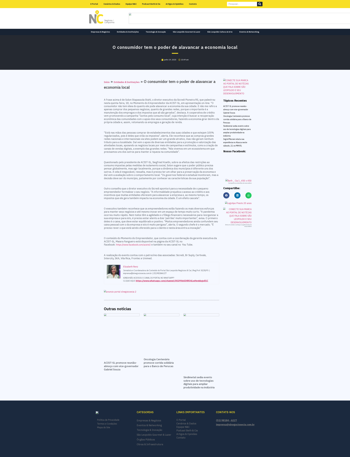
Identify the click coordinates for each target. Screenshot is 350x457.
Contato (193, 4)
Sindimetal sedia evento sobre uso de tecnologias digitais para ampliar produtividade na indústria (199, 382)
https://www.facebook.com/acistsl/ (133, 244)
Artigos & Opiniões (174, 4)
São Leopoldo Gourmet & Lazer (186, 32)
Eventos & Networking (249, 32)
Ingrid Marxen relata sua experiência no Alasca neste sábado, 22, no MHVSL (235, 142)
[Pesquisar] (259, 4)
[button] (226, 195)
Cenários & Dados (111, 4)
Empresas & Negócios (100, 32)
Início (107, 82)
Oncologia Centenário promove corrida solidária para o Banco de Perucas (159, 363)
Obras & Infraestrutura (150, 444)
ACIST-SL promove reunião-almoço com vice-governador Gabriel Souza (121, 366)
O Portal (94, 4)
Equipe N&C (131, 4)
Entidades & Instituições (128, 32)
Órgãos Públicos (146, 439)
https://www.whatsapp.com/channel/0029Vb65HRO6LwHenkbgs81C (172, 280)
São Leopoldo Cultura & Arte (219, 32)
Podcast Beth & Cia (151, 4)
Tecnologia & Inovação (156, 32)
